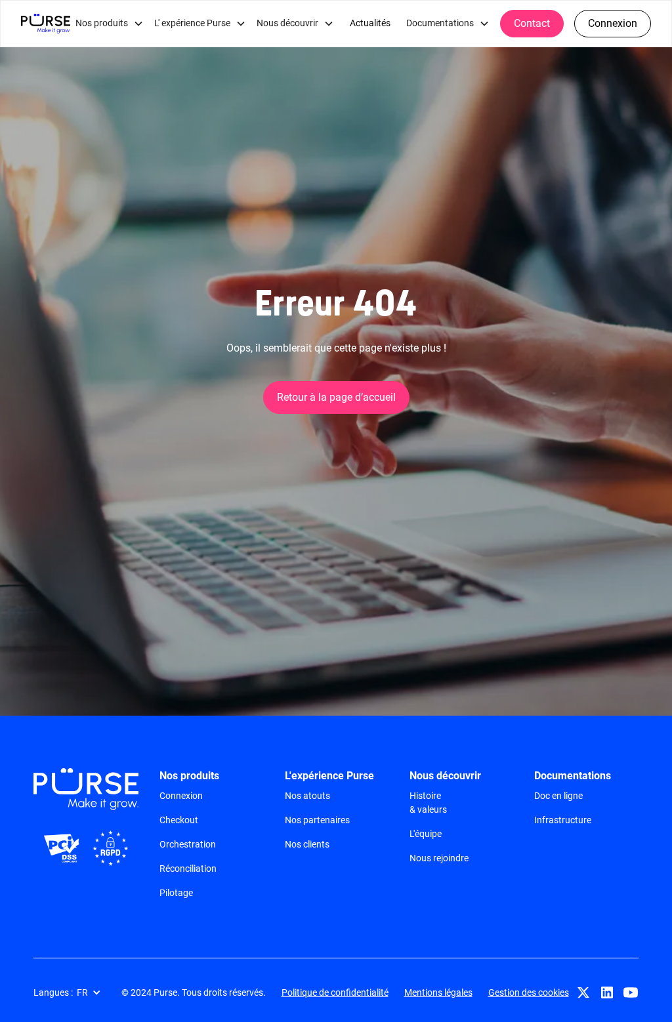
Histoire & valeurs (428, 802)
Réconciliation (188, 868)
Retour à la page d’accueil (336, 397)
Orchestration (187, 844)
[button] (109, 23)
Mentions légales (438, 992)
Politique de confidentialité (335, 992)
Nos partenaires (317, 820)
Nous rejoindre (439, 858)
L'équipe (426, 833)
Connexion (612, 23)
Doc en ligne (558, 795)
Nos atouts (307, 795)
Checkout (178, 820)
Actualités (370, 23)
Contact (532, 23)
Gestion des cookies (528, 992)
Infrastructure (562, 820)
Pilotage (176, 893)
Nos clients (307, 844)
